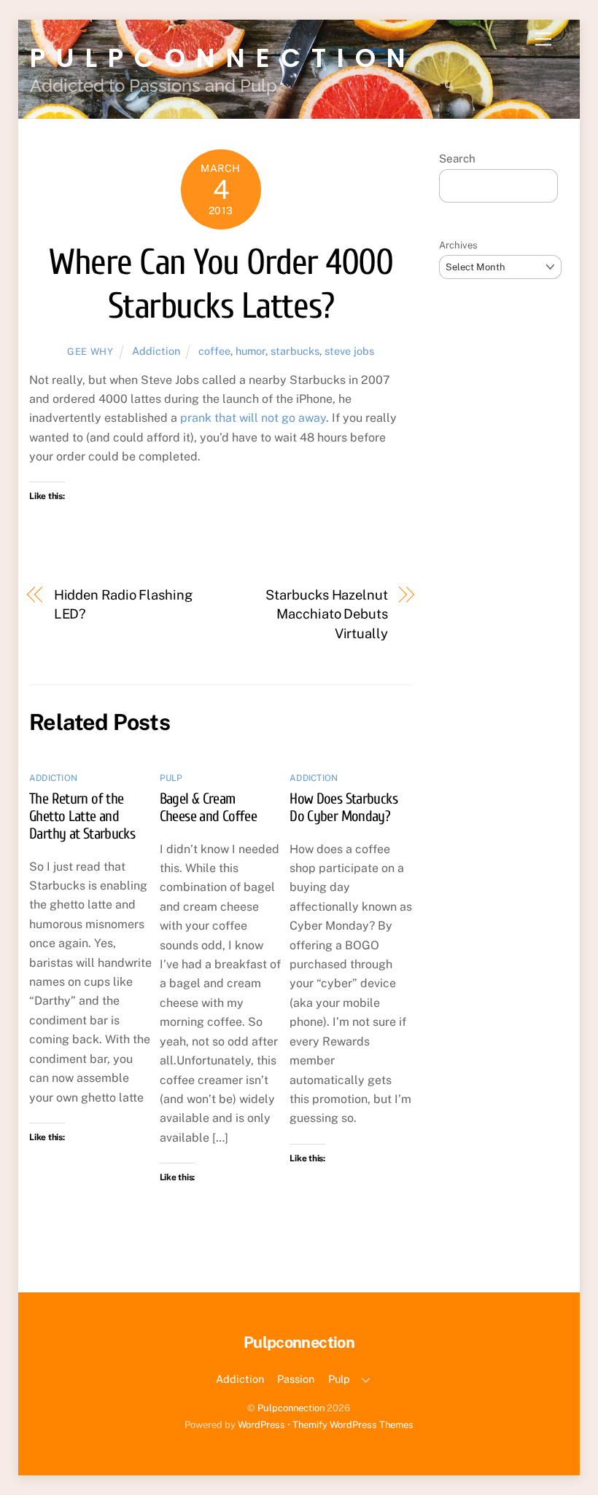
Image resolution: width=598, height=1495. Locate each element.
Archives (458, 245)
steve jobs (349, 351)
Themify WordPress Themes (352, 1424)
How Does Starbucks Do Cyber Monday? (343, 807)
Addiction (156, 351)
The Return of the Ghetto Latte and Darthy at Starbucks (82, 816)
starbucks (295, 351)
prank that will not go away (253, 418)
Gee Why (90, 351)
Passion (295, 1379)
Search (457, 158)
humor (250, 351)
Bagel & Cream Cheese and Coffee (208, 807)
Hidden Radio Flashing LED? (123, 604)
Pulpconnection (291, 1407)
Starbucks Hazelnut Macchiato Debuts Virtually (326, 614)
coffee (214, 351)
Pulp (171, 778)
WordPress (261, 1424)
